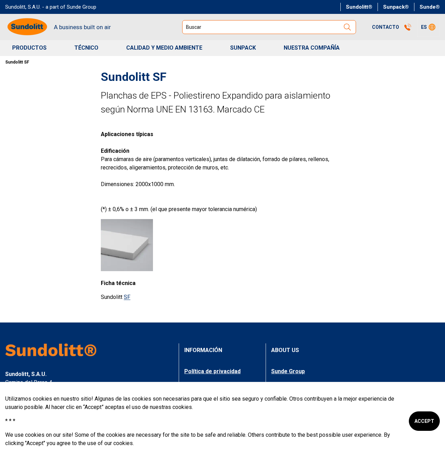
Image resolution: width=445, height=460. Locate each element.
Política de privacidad (212, 371)
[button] (428, 27)
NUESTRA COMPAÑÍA (312, 47)
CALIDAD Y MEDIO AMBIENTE (164, 47)
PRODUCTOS (29, 47)
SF (127, 297)
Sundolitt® (359, 7)
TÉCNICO (86, 47)
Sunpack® (396, 7)
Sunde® (430, 7)
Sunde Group (288, 371)
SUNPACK (243, 47)
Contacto (385, 27)
